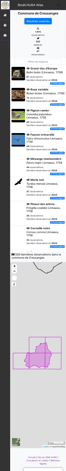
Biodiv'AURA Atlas (30, 5)
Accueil (32, 457)
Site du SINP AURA (48, 457)
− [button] (14, 271)
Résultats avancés (38, 21)
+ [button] (14, 266)
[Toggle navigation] (58, 5)
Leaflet (46, 446)
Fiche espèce (58, 83)
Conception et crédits (37, 460)
